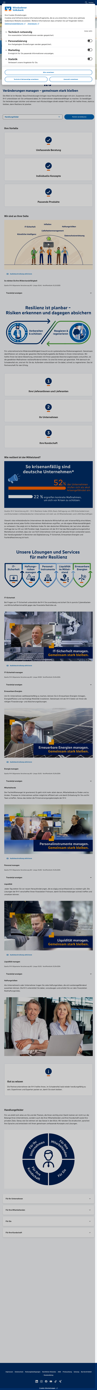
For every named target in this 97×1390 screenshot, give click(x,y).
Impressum (32, 23)
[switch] (90, 40)
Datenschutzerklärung (14, 23)
